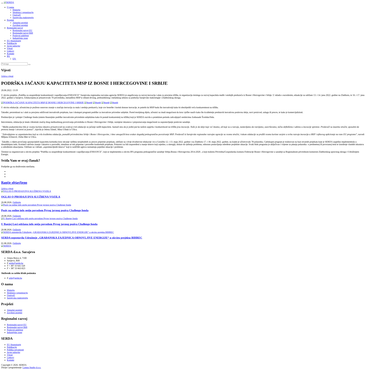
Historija (16, 10)
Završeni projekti (20, 25)
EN (14, 59)
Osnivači (17, 15)
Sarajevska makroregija (23, 17)
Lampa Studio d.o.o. (32, 367)
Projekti (10, 20)
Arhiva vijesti (7, 76)
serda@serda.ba (16, 263)
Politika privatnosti (15, 350)
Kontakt (10, 53)
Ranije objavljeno (14, 182)
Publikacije (12, 43)
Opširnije (17, 202)
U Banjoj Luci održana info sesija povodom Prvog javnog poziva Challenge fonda (49, 224)
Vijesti (10, 48)
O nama (10, 7)
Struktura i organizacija (23, 12)
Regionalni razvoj (15, 28)
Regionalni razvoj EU (22, 30)
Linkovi (10, 51)
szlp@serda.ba (15, 278)
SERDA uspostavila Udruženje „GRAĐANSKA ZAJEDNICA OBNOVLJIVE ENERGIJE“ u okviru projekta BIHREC (71, 237)
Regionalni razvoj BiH (23, 33)
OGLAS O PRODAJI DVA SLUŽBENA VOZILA (30, 196)
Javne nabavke (13, 46)
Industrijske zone (20, 38)
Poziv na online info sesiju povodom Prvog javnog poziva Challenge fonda (44, 210)
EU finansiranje (14, 41)
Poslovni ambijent (21, 35)
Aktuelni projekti (20, 22)
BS (8, 56)
